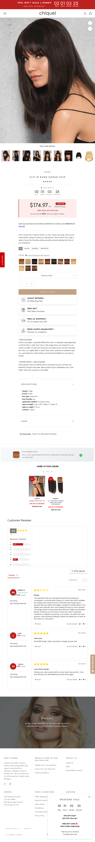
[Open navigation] (4, 13)
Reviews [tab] (12, 575)
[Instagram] (10, 783)
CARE (24, 421)
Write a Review (79, 571)
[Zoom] (90, 23)
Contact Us (69, 763)
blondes (35, 248)
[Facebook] (5, 783)
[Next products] (52, 472)
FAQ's (68, 766)
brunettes (44, 248)
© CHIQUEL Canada (14, 835)
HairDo (47, 172)
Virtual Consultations (42, 773)
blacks (26, 248)
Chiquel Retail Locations (74, 770)
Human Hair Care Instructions (45, 769)
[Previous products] (43, 472)
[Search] (85, 13)
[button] (80, 624)
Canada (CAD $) (12, 828)
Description (29, 384)
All (21, 248)
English (27, 828)
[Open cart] (90, 13)
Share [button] (39, 624)
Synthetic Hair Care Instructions (45, 765)
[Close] (89, 797)
